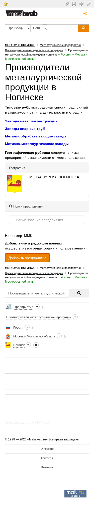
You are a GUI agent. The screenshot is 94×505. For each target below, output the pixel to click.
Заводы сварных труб (25, 129)
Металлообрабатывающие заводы (36, 136)
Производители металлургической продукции (34, 50)
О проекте (47, 448)
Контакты (47, 458)
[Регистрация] (82, 4)
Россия (66, 54)
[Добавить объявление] (67, 4)
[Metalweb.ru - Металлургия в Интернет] (21, 12)
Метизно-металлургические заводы (37, 144)
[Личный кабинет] (89, 4)
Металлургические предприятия (60, 44)
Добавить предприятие (27, 258)
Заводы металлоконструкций (31, 121)
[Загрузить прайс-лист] (74, 4)
